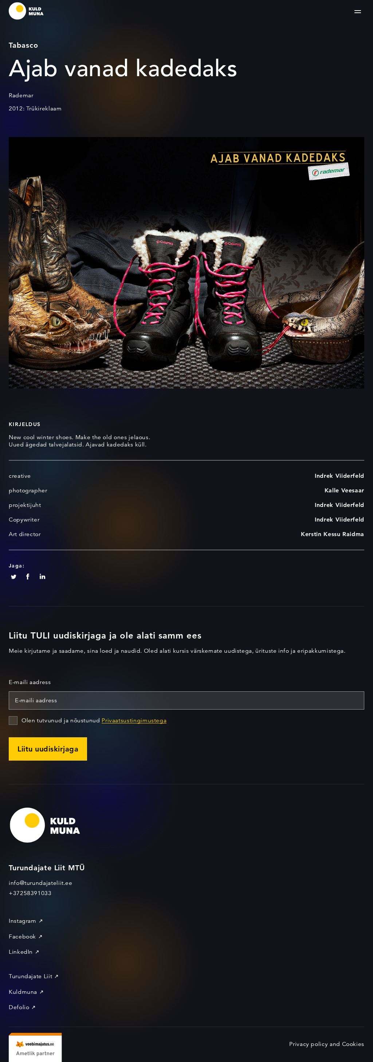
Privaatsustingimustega (134, 720)
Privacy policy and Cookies (326, 1044)
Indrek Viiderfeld (339, 475)
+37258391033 (30, 893)
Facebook (22, 936)
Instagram (22, 921)
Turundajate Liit (30, 976)
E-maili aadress (30, 682)
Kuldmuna (23, 992)
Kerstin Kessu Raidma (332, 534)
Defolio (19, 1007)
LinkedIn (21, 952)
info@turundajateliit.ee (40, 883)
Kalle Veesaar (344, 490)
